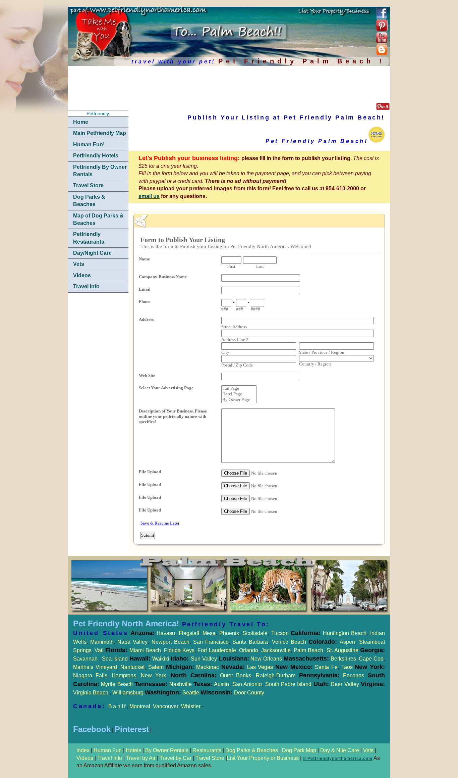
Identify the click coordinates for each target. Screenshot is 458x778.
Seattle (190, 692)
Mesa (209, 633)
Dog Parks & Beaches (89, 200)
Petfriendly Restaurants (88, 237)
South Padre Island (288, 684)
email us (149, 196)
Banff (117, 706)
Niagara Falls (90, 675)
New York (153, 675)
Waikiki (160, 659)
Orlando (248, 650)
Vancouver (165, 706)
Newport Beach (170, 642)
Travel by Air (141, 758)
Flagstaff (189, 633)
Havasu (166, 633)
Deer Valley (358, 684)
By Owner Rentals (166, 750)
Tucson (281, 633)
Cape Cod (371, 659)
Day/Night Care (92, 253)
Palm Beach (308, 650)
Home (80, 122)
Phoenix (229, 633)
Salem (171, 667)
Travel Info (86, 286)
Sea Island (115, 659)
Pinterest (132, 729)
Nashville (181, 684)
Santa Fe (326, 667)
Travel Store (88, 185)
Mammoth (102, 642)
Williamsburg (128, 692)
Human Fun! (89, 144)
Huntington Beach (343, 633)
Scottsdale (255, 633)
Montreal (139, 706)
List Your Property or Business (263, 758)
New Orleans (266, 659)
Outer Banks (235, 675)
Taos (346, 667)
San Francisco (211, 642)
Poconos (353, 675)
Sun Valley (204, 659)
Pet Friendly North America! (126, 623)
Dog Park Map (299, 750)
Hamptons (124, 675)
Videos (82, 275)
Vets (78, 264)
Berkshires (342, 659)
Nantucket (132, 667)
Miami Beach (144, 650)
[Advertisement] (223, 85)
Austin (221, 684)
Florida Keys (179, 650)
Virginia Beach (91, 692)
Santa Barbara (250, 642)
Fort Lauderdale (216, 650)
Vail (99, 650)
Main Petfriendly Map (99, 133)
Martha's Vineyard (95, 667)
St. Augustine (342, 650)
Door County (248, 692)
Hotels (134, 750)
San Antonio (247, 684)
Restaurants (206, 750)
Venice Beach (289, 642)
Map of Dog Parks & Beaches (98, 219)
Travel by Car (175, 758)
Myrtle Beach (116, 684)
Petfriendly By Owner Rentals (100, 170)
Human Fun (108, 750)
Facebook (92, 729)
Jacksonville (276, 650)
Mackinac (220, 667)
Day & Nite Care (339, 750)
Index (83, 750)
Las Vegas (260, 667)
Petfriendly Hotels (95, 155)
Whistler (191, 706)
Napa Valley (132, 642)
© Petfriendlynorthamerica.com (338, 758)
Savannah (85, 659)
